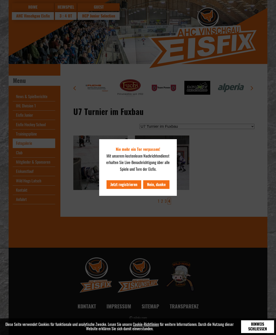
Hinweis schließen (257, 326)
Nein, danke (156, 184)
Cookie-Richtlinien (146, 324)
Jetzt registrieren (123, 184)
